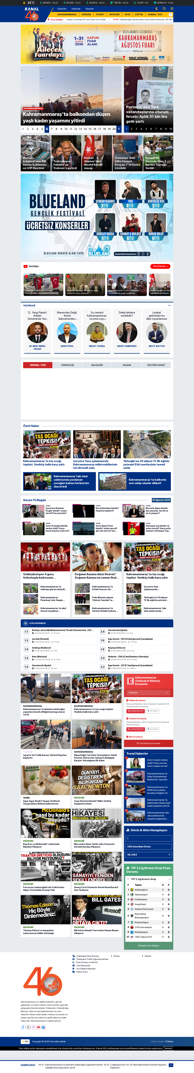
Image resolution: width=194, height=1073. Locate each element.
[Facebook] (23, 1027)
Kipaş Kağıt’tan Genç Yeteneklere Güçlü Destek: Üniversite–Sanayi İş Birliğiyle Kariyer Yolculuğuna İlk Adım (95, 758)
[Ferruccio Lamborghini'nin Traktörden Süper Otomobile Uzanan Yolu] (46, 866)
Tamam (168, 1048)
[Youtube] (38, 1027)
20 (114, 129)
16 (94, 129)
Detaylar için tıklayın (148, 945)
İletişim (148, 956)
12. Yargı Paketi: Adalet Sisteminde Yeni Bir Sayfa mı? (37, 315)
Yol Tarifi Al (154, 711)
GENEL (26, 798)
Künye (117, 956)
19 (109, 129)
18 (104, 129)
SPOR (127, 15)
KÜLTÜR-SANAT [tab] (156, 365)
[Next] (43, 1027)
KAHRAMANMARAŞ (67, 15)
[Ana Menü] (170, 9)
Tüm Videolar (159, 266)
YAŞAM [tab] (127, 365)
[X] (28, 1027)
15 (89, 129)
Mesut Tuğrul (97, 346)
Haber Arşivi (82, 972)
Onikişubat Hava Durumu (87, 956)
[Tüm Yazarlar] (169, 305)
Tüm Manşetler (83, 966)
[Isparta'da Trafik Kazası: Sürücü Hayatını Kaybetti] (46, 734)
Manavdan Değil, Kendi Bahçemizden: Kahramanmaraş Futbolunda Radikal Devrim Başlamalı (67, 315)
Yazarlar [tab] (29, 305)
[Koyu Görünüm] (156, 9)
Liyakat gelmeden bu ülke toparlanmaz (156, 315)
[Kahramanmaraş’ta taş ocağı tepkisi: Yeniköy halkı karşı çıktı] (97, 688)
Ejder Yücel (67, 346)
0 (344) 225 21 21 (136, 711)
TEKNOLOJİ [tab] (67, 365)
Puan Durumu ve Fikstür (87, 962)
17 (99, 129)
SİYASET (100, 15)
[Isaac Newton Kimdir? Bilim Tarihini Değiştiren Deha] (97, 780)
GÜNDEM (86, 15)
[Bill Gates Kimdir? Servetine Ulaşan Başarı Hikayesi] (97, 909)
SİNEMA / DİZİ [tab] (38, 365)
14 (85, 129)
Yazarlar (89, 9)
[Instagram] (33, 1027)
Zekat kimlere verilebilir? (127, 314)
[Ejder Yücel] (67, 332)
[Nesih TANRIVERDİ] (126, 332)
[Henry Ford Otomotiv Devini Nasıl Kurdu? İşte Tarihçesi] (97, 866)
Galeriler (62, 9)
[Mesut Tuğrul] (97, 332)
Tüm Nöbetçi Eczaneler (149, 743)
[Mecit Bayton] (156, 332)
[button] (171, 15)
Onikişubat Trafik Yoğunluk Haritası (92, 959)
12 (75, 129)
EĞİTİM (139, 15)
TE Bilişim (169, 1041)
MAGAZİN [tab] (97, 365)
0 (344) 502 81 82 (136, 729)
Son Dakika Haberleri (86, 969)
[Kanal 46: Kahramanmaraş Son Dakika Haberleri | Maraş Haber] (32, 14)
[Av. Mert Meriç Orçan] (37, 332)
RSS (26, 1041)
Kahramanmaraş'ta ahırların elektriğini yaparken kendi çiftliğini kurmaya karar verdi (44, 712)
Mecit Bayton (157, 346)
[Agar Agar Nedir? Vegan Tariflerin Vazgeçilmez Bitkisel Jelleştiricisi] (46, 780)
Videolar (76, 9)
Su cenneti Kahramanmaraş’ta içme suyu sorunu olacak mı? (97, 315)
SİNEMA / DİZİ (155, 15)
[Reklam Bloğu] (97, 44)
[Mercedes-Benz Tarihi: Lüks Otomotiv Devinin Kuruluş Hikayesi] (97, 823)
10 (66, 129)
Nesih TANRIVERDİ (126, 346)
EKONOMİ (114, 15)
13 (80, 129)
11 (71, 129)
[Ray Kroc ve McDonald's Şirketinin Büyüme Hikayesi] (46, 823)
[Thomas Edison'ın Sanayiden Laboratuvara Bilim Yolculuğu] (46, 909)
